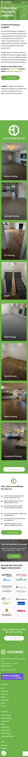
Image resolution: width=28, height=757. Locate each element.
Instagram (4, 748)
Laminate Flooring (6, 718)
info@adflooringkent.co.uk (14, 71)
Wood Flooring (5, 730)
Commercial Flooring (7, 736)
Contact (3, 706)
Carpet (3, 724)
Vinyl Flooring (5, 727)
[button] (3, 753)
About (3, 688)
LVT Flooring (5, 721)
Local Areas (4, 691)
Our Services (5, 694)
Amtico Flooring (6, 715)
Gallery (3, 697)
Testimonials (5, 700)
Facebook (4, 745)
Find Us (3, 703)
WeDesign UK (12, 670)
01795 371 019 (13, 69)
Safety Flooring (5, 733)
